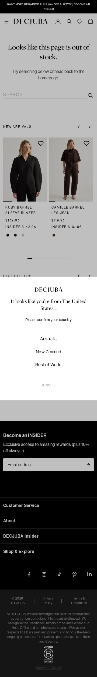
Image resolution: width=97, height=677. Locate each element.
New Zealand (48, 351)
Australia (48, 338)
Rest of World (48, 364)
